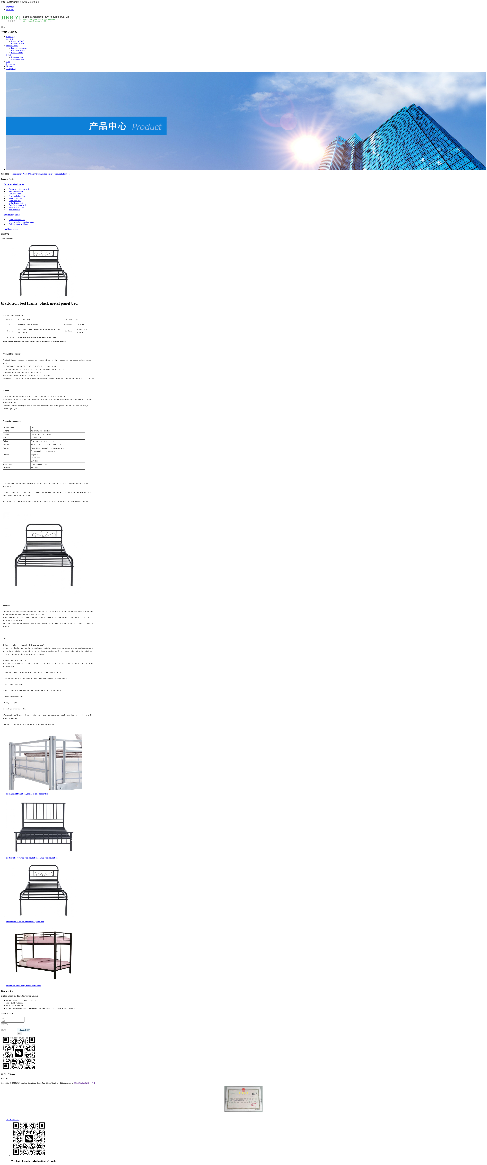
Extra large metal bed (17, 205)
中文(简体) (10, 69)
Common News (17, 59)
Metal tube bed (15, 201)
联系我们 (10, 9)
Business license (17, 43)
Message (9, 66)
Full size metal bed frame (19, 224)
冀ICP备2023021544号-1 (84, 1083)
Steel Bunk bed (15, 194)
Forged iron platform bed (19, 189)
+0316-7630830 (12, 1120)
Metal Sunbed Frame (17, 220)
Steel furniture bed (16, 191)
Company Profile (18, 41)
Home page (10, 36)
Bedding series (17, 52)
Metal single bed (15, 198)
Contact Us (10, 64)
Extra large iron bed (16, 207)
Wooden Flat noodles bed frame (21, 222)
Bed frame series (17, 50)
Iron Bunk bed (14, 210)
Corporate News (17, 57)
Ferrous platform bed (62, 174)
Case (8, 62)
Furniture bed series (19, 48)
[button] (23, 1030)
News (8, 55)
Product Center (12, 46)
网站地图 (10, 7)
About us (9, 39)
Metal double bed (16, 203)
